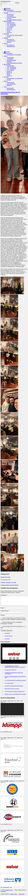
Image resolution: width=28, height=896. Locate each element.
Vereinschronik (10, 39)
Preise (5, 43)
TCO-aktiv (13, 582)
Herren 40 (9, 29)
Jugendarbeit (10, 15)
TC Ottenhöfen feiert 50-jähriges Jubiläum (15, 680)
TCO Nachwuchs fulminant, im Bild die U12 (14, 691)
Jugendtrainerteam (11, 17)
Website (3, 615)
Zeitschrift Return (11, 40)
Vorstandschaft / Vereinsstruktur (14, 35)
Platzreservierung (8, 10)
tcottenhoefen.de (9, 890)
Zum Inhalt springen (6, 1)
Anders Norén (13, 894)
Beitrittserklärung (11, 46)
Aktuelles (3, 582)
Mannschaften (8, 21)
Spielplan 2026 (10, 22)
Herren (8, 31)
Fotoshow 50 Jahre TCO (10, 669)
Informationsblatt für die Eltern (14, 19)
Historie (6, 38)
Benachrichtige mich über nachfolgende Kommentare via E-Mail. (11, 623)
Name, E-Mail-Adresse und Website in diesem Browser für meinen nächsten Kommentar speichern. (13, 618)
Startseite (8, 582)
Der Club (6, 33)
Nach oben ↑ (22, 894)
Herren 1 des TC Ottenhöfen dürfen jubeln (15, 694)
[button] (10, 658)
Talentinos (9, 18)
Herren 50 (9, 32)
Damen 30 (9, 28)
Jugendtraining (10, 14)
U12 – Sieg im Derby (9, 683)
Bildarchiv (9, 42)
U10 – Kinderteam (11, 24)
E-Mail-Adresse (5, 610)
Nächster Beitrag (14, 585)
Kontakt (9, 36)
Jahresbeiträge (10, 45)
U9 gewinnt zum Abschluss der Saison (14, 685)
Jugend (6, 13)
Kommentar (4, 595)
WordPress (3, 891)
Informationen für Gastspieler (14, 11)
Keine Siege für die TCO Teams (12, 688)
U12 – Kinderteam (11, 25)
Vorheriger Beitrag (5, 585)
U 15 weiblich (10, 26)
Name (3, 608)
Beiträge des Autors (5, 577)
